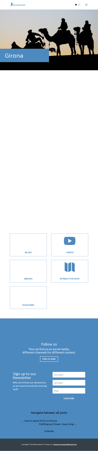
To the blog (49, 431)
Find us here (49, 359)
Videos (70, 252)
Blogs (28, 252)
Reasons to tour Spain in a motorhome (38, 143)
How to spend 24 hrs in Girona (32, 212)
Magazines (28, 305)
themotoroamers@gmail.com (65, 444)
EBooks (28, 278)
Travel (29, 148)
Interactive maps (69, 278)
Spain (24, 148)
